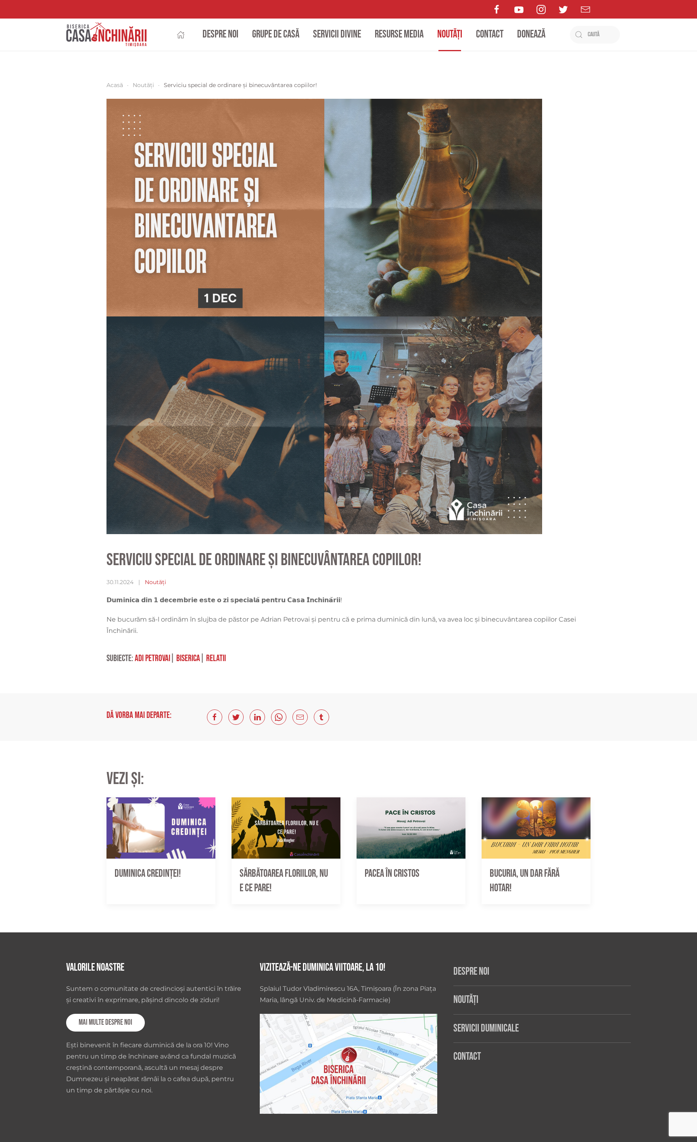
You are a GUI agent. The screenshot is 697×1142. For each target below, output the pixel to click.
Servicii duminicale (486, 1028)
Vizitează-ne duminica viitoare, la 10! (322, 967)
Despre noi (220, 34)
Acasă (114, 85)
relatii (216, 658)
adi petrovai (152, 658)
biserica (188, 658)
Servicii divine (337, 34)
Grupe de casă (275, 34)
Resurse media (399, 34)
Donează (531, 34)
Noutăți (449, 34)
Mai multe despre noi (105, 1022)
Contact (489, 34)
